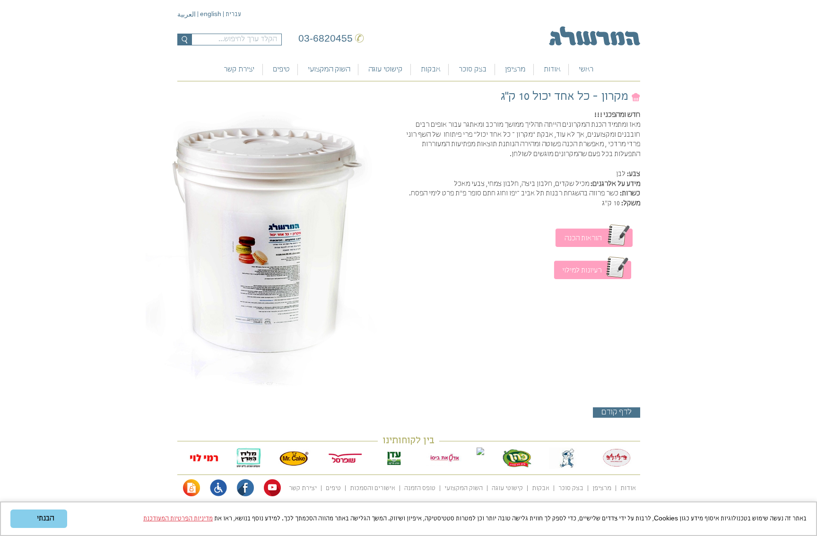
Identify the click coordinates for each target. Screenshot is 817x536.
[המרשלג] (594, 35)
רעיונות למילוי (581, 270)
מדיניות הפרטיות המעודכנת (178, 519)
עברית (233, 14)
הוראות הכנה (583, 238)
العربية (186, 15)
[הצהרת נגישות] (218, 495)
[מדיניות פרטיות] (191, 495)
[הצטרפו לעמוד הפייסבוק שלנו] (245, 495)
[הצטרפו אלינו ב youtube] (272, 495)
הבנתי (45, 518)
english (210, 14)
